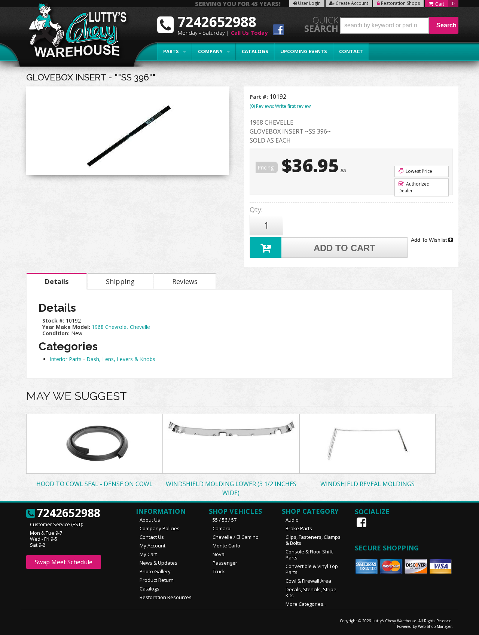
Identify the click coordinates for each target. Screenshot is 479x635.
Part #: (259, 96)
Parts (171, 51)
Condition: (56, 333)
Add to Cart (344, 248)
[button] (399, 25)
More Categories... (306, 604)
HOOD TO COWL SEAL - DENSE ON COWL (94, 484)
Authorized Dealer (414, 187)
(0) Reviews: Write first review (280, 106)
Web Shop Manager (435, 626)
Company (210, 51)
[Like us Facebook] (362, 522)
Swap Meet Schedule (63, 562)
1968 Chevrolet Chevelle (121, 326)
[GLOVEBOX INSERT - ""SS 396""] (128, 132)
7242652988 (68, 513)
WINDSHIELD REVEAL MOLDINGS (367, 484)
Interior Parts (66, 359)
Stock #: (54, 320)
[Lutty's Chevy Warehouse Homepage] (74, 32)
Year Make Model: (66, 326)
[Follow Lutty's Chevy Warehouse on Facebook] (278, 30)
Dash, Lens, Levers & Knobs (120, 359)
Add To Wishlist (429, 239)
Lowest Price (418, 171)
